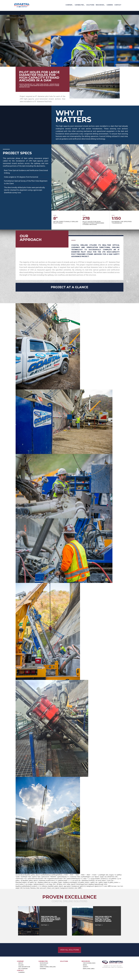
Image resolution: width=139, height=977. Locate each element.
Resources (100, 5)
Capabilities (79, 5)
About (20, 963)
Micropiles (44, 963)
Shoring (43, 968)
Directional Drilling (48, 966)
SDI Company (23, 968)
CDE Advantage (24, 966)
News (85, 965)
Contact (117, 5)
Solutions (90, 5)
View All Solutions (69, 950)
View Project (44, 925)
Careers (110, 5)
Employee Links (88, 968)
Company (69, 5)
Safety (85, 966)
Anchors (43, 965)
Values (21, 965)
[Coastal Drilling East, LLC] (15, 5)
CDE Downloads (89, 963)
